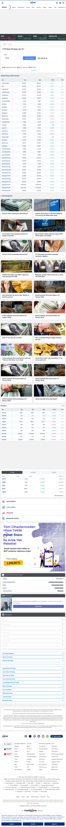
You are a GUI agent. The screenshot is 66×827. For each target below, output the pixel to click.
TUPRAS (4, 585)
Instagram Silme (55, 762)
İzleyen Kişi (59, 578)
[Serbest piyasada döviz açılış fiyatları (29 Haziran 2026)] (16, 390)
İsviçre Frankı (5, 98)
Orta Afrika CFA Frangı (6, 151)
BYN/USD (4, 436)
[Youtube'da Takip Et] (43, 736)
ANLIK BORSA (11, 501)
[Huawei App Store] (8, 754)
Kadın (16, 754)
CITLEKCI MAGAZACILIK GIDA (9, 582)
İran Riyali (4, 125)
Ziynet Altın (56, 783)
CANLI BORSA (11, 507)
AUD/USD (4, 427)
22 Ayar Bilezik (34, 785)
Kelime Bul (54, 746)
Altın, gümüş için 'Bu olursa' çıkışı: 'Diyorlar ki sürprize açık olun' (15, 296)
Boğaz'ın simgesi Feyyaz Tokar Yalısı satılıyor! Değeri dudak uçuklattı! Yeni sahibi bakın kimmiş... (31, 781)
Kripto (44, 7)
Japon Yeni (4, 128)
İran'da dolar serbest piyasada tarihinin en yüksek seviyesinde (15, 235)
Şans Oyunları (30, 764)
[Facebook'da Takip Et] (26, 736)
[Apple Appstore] (8, 749)
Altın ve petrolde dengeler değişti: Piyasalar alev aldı (48, 338)
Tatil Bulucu (54, 751)
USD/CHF (4, 424)
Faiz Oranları (44, 791)
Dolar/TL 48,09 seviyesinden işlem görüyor (15, 213)
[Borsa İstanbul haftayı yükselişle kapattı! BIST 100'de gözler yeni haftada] (49, 225)
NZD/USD (4, 430)
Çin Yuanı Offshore (6, 101)
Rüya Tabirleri (42, 764)
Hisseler (41, 751)
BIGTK (3, 488)
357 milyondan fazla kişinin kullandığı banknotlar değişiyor (46, 255)
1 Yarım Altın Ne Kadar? (10, 787)
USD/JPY (4, 421)
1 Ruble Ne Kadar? (9, 789)
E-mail (28, 762)
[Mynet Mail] (63, 2)
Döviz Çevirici (8, 614)
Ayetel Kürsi (54, 767)
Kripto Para (42, 754)
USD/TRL (4, 412)
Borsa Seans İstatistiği (45, 743)
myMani (29, 769)
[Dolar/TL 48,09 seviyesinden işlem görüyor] (16, 205)
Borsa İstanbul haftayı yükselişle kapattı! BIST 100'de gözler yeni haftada (49, 235)
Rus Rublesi (4, 107)
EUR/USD (4, 415)
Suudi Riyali (4, 146)
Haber (50, 7)
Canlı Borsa (42, 746)
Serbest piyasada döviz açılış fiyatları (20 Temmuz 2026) (47, 316)
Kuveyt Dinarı (5, 131)
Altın (33, 7)
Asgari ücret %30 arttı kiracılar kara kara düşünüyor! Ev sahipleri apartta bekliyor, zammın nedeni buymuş (32, 779)
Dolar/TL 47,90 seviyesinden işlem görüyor (15, 254)
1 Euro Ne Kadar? (54, 787)
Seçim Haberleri (31, 754)
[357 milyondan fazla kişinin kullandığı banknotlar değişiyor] (49, 246)
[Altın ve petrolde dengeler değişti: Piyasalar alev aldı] (49, 329)
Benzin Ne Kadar (8, 657)
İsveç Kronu (4, 110)
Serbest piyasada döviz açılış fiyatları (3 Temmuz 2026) (47, 379)
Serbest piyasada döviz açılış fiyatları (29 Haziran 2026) (14, 400)
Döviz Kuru (28, 791)
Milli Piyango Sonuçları (57, 754)
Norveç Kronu (5, 134)
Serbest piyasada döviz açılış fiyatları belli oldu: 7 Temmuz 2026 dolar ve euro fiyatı (16, 359)
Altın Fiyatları (42, 756)
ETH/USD (4, 439)
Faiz (55, 7)
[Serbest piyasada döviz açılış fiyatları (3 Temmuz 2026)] (49, 370)
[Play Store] (8, 744)
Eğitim (16, 762)
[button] (2, 3)
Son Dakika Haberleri (20, 743)
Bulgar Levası (5, 116)
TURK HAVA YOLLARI (7, 591)
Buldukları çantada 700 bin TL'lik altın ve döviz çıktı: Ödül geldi (49, 275)
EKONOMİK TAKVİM (12, 518)
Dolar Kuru (42, 759)
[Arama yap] (57, 3)
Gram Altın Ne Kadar (9, 672)
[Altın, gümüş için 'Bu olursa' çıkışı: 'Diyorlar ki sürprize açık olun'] (16, 287)
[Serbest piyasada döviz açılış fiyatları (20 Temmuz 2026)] (49, 307)
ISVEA (3, 485)
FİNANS (4, 7)
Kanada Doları (5, 95)
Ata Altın (38, 783)
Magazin (17, 756)
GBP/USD (4, 418)
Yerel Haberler (18, 769)
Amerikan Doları (5, 83)
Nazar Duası (54, 769)
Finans (16, 749)
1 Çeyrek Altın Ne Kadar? (47, 785)
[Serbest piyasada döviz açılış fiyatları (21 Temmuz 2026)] (16, 307)
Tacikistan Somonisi (6, 149)
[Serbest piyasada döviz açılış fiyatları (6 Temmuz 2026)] (16, 370)
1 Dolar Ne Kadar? (43, 787)
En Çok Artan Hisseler (36, 789)
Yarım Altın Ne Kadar (9, 679)
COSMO (4, 492)
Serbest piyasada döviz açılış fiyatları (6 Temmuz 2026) (14, 379)
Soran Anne (54, 749)
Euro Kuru (42, 762)
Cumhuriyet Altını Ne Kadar (11, 682)
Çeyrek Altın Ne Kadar (9, 668)
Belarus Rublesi (5, 119)
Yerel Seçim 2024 (20, 783)
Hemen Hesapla (29, 58)
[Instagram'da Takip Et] (34, 736)
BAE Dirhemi (4, 113)
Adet (5, 55)
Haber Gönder (57, 736)
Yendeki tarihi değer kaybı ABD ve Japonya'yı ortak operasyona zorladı (15, 275)
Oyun (52, 743)
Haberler (17, 746)
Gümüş (39, 7)
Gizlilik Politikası (35, 797)
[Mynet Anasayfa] (33, 2)
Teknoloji (29, 743)
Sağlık (28, 746)
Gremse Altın (46, 783)
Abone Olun (38, 606)
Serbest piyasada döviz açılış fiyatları (46, 399)
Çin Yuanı (4, 104)
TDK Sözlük (54, 764)
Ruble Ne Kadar (7, 700)
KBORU (4, 482)
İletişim (18, 797)
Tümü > (63, 405)
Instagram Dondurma (57, 759)
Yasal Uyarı (42, 797)
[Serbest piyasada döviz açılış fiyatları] (49, 390)
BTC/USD (4, 433)
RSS (48, 797)
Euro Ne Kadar (7, 689)
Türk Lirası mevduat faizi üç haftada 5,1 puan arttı (32, 777)
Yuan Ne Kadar (7, 697)
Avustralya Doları (5, 92)
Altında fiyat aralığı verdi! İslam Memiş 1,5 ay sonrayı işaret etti (48, 359)
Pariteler (3, 406)
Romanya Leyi (5, 143)
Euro (3, 86)
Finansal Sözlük (43, 749)
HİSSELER (9, 513)
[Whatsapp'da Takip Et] (47, 736)
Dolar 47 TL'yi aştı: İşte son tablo (12, 337)
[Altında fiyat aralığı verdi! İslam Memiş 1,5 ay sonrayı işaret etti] (49, 350)
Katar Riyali (4, 140)
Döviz (28, 7)
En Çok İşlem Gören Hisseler (52, 789)
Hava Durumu (42, 767)
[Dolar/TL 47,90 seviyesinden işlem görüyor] (16, 246)
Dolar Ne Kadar (7, 686)
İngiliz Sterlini (5, 89)
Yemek (16, 751)
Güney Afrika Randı (6, 155)
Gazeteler (29, 759)
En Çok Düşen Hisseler (22, 789)
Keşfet (40, 769)
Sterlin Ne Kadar (8, 693)
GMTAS (4, 479)
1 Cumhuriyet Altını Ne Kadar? (27, 787)
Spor (16, 764)
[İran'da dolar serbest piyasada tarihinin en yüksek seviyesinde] (16, 225)
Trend (16, 759)
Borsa (14, 7)
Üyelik (27, 797)
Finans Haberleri (9, 783)
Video (16, 767)
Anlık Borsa (21, 7)
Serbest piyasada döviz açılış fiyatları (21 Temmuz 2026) (14, 316)
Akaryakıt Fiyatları (8, 653)
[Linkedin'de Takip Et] (38, 736)
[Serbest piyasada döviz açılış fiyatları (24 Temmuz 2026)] (49, 287)
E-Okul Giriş (54, 756)
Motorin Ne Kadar (8, 660)
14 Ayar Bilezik (14, 785)
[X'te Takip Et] (30, 736)
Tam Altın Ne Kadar (8, 675)
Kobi (28, 767)
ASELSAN (5, 588)
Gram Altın (31, 783)
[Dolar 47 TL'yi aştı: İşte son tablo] (16, 329)
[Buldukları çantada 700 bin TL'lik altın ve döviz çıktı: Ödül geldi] (49, 266)
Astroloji (29, 749)
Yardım (23, 797)
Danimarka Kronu (6, 122)
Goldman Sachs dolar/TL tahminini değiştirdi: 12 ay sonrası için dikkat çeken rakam (48, 214)
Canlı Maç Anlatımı (32, 756)
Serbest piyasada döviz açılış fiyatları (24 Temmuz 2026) (47, 296)
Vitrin (28, 751)
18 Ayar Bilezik (24, 785)
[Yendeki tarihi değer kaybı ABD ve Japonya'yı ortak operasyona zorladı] (16, 266)
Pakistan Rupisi (5, 137)
